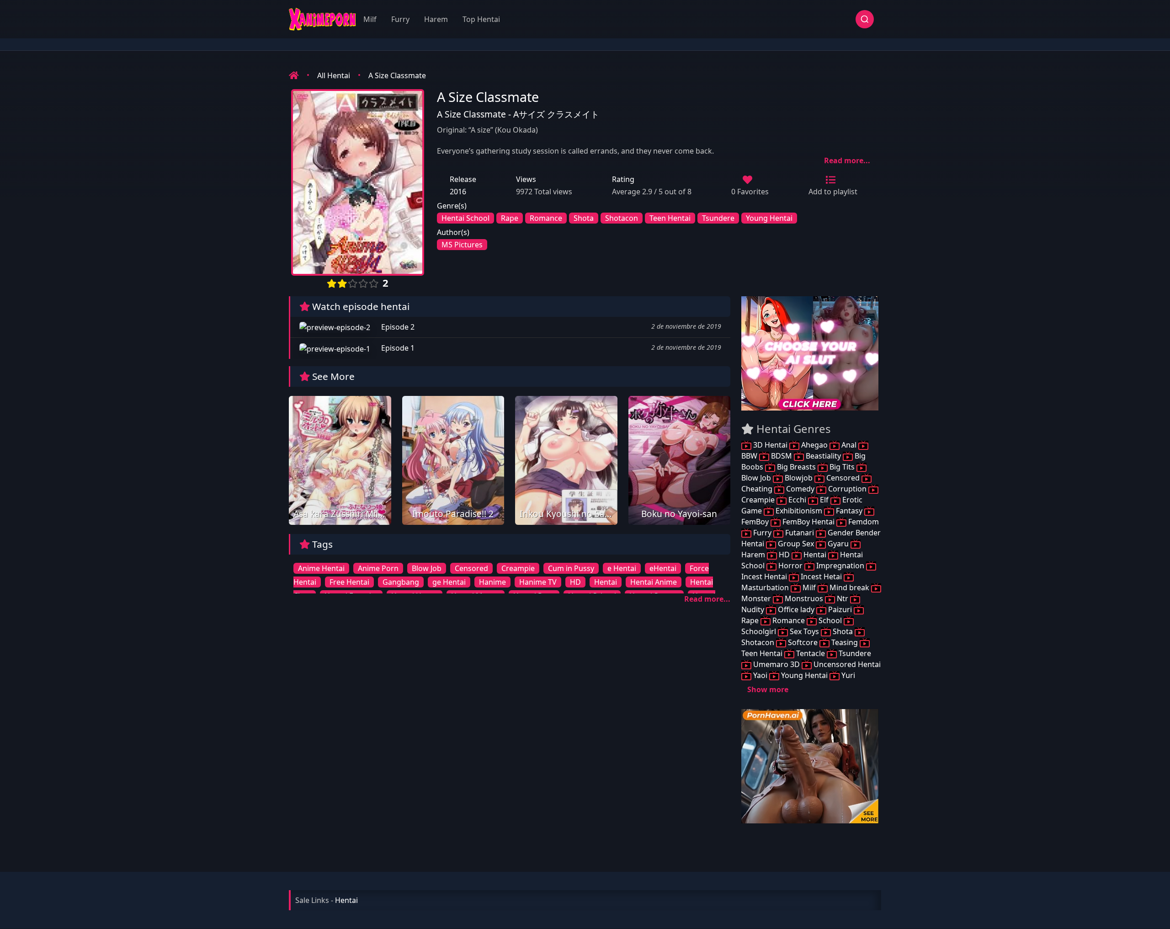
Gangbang (401, 582)
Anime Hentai (321, 568)
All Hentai (333, 75)
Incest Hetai (821, 576)
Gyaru (838, 544)
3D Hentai (770, 445)
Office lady (796, 609)
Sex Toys (804, 631)
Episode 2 (397, 327)
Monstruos (804, 598)
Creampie (518, 568)
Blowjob (798, 478)
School (830, 620)
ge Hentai (449, 582)
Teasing (845, 642)
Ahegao (814, 445)
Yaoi (760, 675)
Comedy (800, 489)
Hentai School (465, 218)
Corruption (847, 489)
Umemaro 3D (776, 664)
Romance (546, 218)
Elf (824, 500)
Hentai (605, 582)
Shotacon (621, 218)
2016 (458, 192)
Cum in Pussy (571, 568)
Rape (509, 218)
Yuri (847, 675)
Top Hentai (481, 19)
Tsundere (718, 218)
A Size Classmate (397, 75)
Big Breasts (796, 467)
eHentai (662, 568)
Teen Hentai (670, 218)
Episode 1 (397, 348)
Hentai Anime (653, 582)
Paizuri (840, 609)
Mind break (849, 587)
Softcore (802, 642)
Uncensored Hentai (846, 664)
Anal (849, 445)
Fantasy (849, 511)
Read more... (847, 160)
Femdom (862, 522)
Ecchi (797, 500)
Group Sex (796, 544)
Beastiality (823, 456)
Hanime (492, 582)
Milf (370, 19)
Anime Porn (378, 568)
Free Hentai (349, 582)
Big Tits (842, 467)
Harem (436, 19)
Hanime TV (538, 582)
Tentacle (810, 653)
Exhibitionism (799, 511)
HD (575, 582)
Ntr (842, 598)
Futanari (799, 533)
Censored (471, 568)
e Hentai (621, 568)
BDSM (781, 456)
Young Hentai (769, 218)
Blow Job (426, 568)
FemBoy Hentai (808, 522)
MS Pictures (462, 245)
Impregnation (840, 566)
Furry (400, 19)
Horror (790, 566)
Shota (584, 218)
